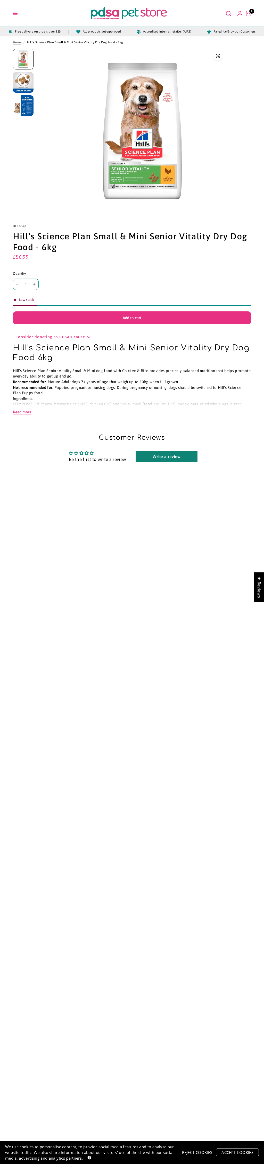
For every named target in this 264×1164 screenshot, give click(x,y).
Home (17, 42)
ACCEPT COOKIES (237, 1152)
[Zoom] (218, 56)
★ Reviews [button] (259, 587)
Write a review (167, 456)
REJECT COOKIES (197, 1152)
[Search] (228, 13)
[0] (247, 13)
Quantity (19, 274)
